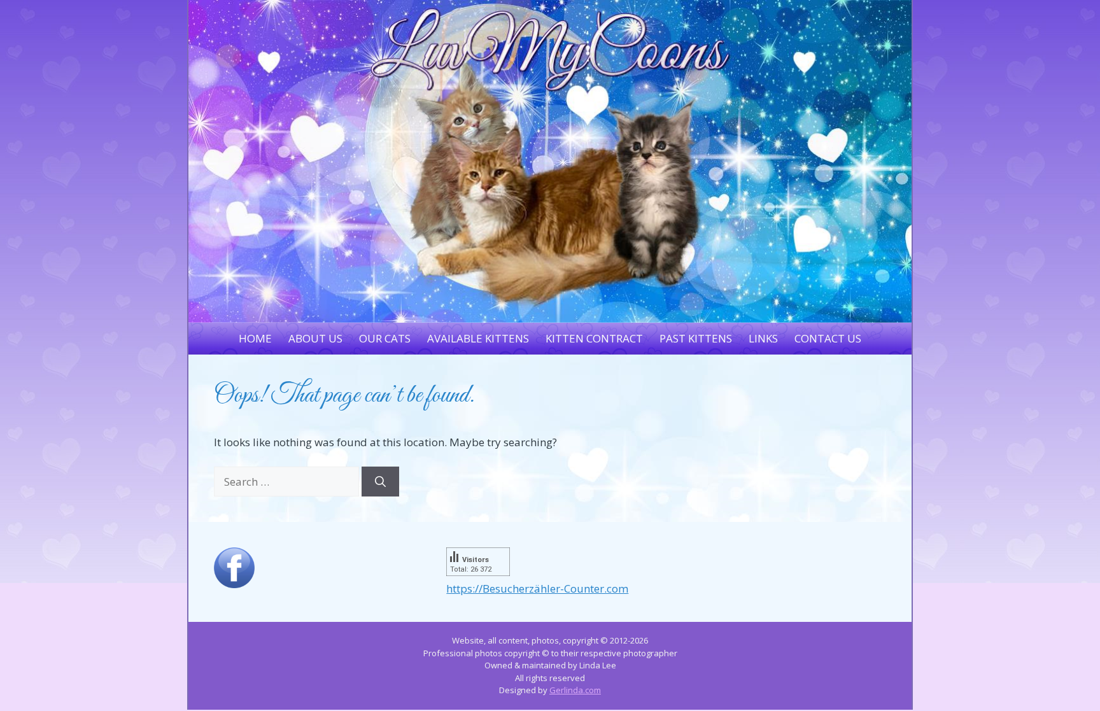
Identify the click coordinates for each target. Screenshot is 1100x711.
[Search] (380, 482)
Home (255, 338)
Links (763, 338)
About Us (315, 338)
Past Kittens (695, 338)
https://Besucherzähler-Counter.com (537, 588)
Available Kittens (478, 338)
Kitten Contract (594, 338)
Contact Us (827, 338)
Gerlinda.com (575, 690)
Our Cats (385, 338)
